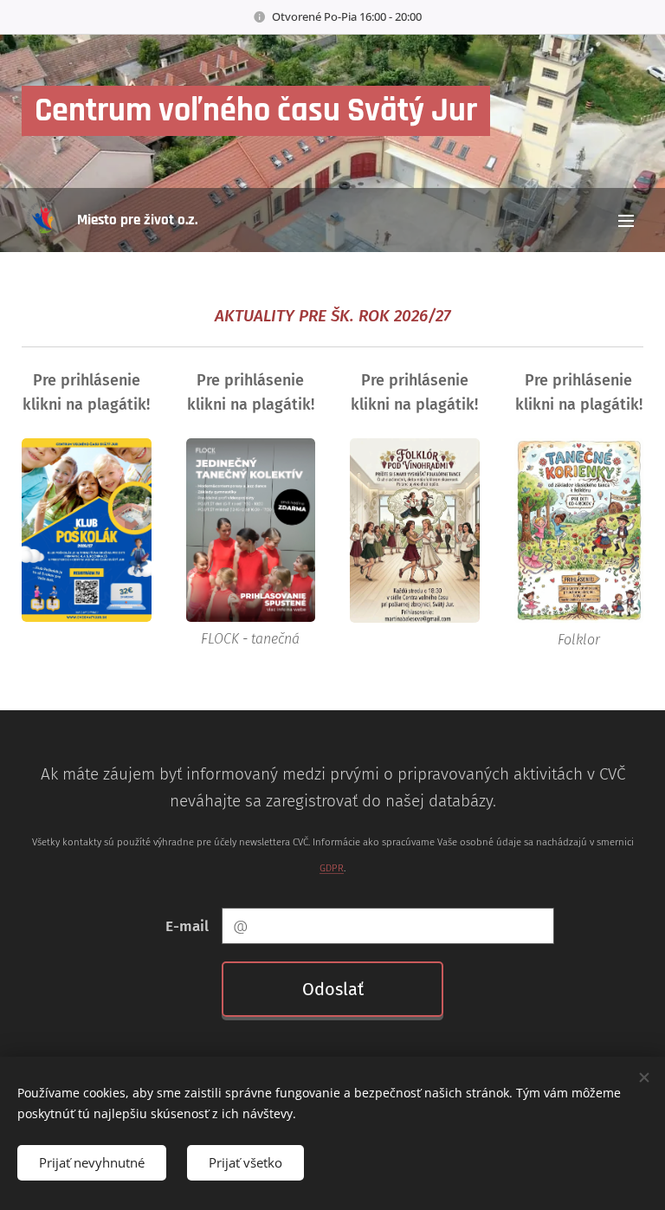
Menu (626, 220)
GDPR (332, 868)
